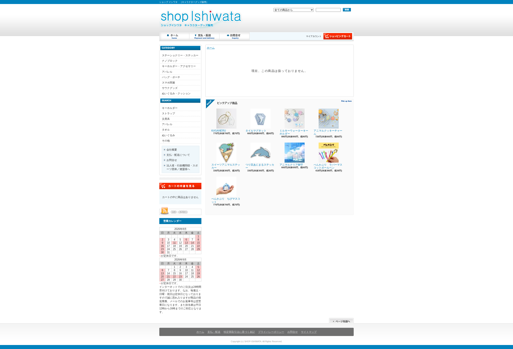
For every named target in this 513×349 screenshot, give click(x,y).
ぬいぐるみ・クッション (176, 93)
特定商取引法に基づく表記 (239, 331)
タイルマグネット (255, 130)
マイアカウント (313, 36)
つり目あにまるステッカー (259, 166)
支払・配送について (205, 36)
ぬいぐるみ (168, 135)
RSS (174, 212)
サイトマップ (309, 331)
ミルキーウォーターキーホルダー (294, 132)
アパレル (167, 71)
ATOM (183, 212)
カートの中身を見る (180, 186)
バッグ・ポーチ (171, 77)
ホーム (175, 36)
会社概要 (172, 149)
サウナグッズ (170, 88)
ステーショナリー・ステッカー (180, 55)
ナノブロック (170, 60)
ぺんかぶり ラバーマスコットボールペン (328, 166)
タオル (166, 129)
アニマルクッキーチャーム (328, 132)
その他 (166, 140)
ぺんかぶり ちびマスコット (225, 200)
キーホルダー (170, 108)
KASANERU (218, 130)
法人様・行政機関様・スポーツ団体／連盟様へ (182, 167)
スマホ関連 (168, 82)
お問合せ (235, 36)
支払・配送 (213, 331)
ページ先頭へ (341, 321)
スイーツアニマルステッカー (225, 166)
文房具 (166, 118)
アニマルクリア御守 (291, 164)
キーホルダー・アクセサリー (179, 66)
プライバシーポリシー (271, 331)
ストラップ (168, 113)
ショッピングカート (337, 36)
